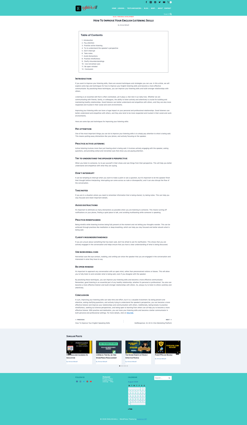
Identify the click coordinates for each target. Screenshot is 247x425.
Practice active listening (93, 45)
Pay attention (89, 43)
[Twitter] (159, 2)
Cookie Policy (108, 380)
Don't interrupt (89, 51)
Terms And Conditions (106, 377)
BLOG (114, 16)
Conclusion (89, 69)
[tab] (119, 365)
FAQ (111, 381)
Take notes (88, 53)
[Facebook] (146, 2)
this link (130, 313)
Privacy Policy (108, 378)
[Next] (177, 352)
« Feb (130, 409)
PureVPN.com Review (163, 355)
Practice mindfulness (92, 59)
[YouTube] (164, 2)
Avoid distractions (91, 56)
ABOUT (160, 8)
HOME (114, 8)
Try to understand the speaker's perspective (101, 48)
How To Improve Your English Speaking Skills (92, 321)
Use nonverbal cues (92, 64)
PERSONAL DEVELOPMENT (126, 16)
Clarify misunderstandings (94, 61)
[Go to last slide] (69, 352)
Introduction (88, 40)
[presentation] (79, 347)
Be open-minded (90, 66)
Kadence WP (142, 419)
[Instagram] (151, 2)
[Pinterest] (155, 2)
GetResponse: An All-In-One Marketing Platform (153, 321)
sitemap (105, 381)
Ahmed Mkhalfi (73, 361)
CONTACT (167, 8)
